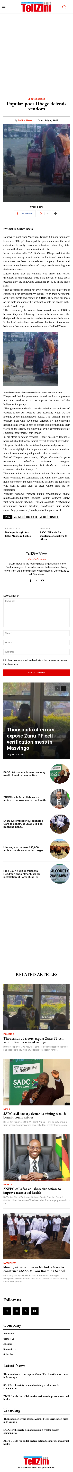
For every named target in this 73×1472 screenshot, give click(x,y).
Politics (8, 1034)
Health (7, 1184)
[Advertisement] (36, 51)
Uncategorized (36, 99)
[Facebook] (30, 580)
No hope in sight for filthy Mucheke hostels (18, 534)
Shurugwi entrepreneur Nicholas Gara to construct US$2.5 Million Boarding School (23, 823)
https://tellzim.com (36, 559)
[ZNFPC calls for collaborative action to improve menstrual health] (60, 799)
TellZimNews (25, 120)
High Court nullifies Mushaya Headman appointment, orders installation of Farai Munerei (21, 874)
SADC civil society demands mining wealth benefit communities (24, 774)
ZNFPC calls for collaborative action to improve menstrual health (24, 799)
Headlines (31, 517)
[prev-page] (57, 688)
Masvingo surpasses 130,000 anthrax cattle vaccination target (23, 849)
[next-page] (63, 688)
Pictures (53, 517)
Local (43, 517)
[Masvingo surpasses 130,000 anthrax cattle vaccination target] (60, 849)
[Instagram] (16, 1311)
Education (10, 1263)
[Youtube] (42, 580)
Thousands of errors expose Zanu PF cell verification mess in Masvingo (30, 739)
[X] (36, 580)
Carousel (18, 517)
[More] (55, 213)
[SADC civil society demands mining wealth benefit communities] (60, 774)
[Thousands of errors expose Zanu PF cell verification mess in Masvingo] (36, 720)
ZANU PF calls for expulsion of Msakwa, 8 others (53, 536)
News (6, 1109)
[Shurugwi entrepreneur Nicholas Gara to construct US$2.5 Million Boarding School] (60, 824)
